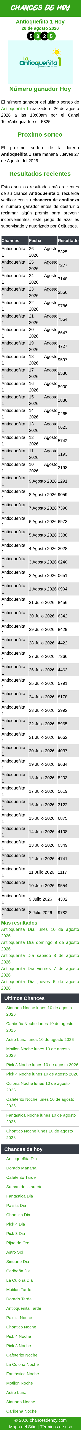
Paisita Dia (16, 1205)
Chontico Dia (18, 1215)
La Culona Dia (19, 1280)
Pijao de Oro (17, 1243)
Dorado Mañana (21, 1168)
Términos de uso (56, 1426)
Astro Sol (14, 1252)
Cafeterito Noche (22, 1355)
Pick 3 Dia (15, 1233)
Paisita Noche (19, 1317)
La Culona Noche (22, 1364)
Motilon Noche (19, 1383)
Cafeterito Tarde (21, 1177)
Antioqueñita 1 (15, 108)
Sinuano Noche (20, 1402)
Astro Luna (16, 1392)
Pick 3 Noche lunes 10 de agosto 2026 (42, 1064)
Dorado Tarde (19, 1299)
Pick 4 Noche (18, 1336)
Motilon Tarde (18, 1289)
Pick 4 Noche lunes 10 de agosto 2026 (42, 1074)
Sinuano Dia (17, 1261)
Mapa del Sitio (22, 1426)
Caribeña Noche (21, 1411)
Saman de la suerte (24, 1186)
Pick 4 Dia (15, 1224)
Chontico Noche (21, 1327)
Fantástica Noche (22, 1373)
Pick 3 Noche (18, 1345)
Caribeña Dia (18, 1271)
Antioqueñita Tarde (23, 1308)
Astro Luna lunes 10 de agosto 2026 (40, 1039)
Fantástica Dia (19, 1196)
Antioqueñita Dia (21, 1158)
